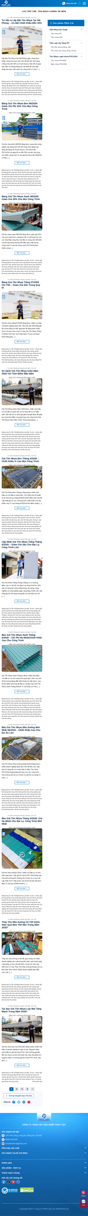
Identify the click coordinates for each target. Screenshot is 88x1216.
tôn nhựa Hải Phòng (8, 92)
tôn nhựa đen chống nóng (24, 181)
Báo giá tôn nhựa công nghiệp (28, 611)
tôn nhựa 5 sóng (33, 176)
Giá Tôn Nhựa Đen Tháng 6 (29, 520)
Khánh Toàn (30, 27)
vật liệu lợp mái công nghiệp (13, 533)
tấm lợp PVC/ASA (29, 522)
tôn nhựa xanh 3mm (35, 271)
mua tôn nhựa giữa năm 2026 (30, 439)
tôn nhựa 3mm (22, 176)
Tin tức (33, 17)
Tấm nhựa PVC (57, 37)
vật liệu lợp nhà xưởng (22, 809)
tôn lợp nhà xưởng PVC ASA (29, 796)
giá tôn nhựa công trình (19, 900)
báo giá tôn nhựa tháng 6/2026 (25, 434)
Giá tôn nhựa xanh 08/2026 (32, 265)
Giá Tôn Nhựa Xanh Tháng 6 (18, 705)
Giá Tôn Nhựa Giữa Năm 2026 (18, 436)
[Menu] (84, 3)
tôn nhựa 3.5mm (12, 176)
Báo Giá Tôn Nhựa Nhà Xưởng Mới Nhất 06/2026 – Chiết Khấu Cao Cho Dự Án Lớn (21, 730)
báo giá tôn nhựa (9, 434)
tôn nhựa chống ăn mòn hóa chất (27, 707)
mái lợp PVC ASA (13, 615)
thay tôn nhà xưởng (13, 993)
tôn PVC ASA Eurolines (35, 94)
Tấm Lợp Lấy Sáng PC (59, 43)
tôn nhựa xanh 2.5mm (21, 271)
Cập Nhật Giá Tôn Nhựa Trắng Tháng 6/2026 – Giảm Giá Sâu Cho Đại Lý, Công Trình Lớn (22, 545)
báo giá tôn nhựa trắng (27, 351)
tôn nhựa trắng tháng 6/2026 (31, 624)
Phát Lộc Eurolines (8, 441)
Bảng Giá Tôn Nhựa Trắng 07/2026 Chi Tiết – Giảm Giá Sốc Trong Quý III (21, 285)
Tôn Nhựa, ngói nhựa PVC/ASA (64, 56)
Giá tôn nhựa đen (27, 172)
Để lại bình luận (37, 1081)
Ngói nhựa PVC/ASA (59, 64)
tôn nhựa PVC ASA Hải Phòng (17, 94)
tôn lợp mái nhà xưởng (21, 441)
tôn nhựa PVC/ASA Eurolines (30, 185)
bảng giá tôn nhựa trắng (11, 351)
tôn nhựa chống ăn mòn (28, 179)
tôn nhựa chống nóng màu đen (14, 526)
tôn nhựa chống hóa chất (13, 90)
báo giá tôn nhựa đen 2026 (12, 172)
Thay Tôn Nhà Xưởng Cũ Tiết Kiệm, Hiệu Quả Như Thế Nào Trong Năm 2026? (21, 925)
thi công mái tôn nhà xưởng (27, 993)
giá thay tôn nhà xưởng (29, 987)
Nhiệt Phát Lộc (24, 86)
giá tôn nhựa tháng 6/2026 (22, 703)
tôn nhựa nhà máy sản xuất (10, 803)
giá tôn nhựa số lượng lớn (29, 902)
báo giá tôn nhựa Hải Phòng (13, 83)
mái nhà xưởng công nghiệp (10, 796)
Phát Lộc (32, 86)
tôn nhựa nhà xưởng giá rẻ (29, 805)
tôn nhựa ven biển (7, 626)
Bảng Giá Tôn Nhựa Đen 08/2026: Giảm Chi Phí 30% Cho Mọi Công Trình (20, 106)
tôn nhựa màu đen (20, 528)
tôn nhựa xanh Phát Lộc (26, 273)
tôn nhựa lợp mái (13, 712)
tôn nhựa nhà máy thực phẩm (28, 803)
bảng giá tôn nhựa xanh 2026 (13, 262)
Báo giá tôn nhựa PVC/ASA (26, 517)
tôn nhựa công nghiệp (23, 355)
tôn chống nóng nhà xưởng (24, 995)
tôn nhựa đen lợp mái (12, 183)
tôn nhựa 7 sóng (15, 179)
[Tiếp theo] (32, 1089)
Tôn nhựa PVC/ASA (58, 60)
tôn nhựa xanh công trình (9, 716)
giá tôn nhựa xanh (17, 265)
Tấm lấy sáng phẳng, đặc (61, 47)
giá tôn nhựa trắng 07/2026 (17, 353)
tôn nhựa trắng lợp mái (22, 360)
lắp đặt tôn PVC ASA (13, 86)
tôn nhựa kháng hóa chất (9, 619)
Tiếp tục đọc (22, 74)
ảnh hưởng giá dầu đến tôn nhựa (14, 1075)
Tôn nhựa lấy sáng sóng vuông (63, 51)
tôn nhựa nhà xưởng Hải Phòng (25, 92)
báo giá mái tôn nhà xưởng (12, 987)
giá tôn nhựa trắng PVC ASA (17, 613)
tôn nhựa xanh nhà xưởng (26, 716)
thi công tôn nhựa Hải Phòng (20, 88)
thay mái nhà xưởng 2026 (19, 991)
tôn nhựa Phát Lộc (12, 357)
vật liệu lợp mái (27, 362)
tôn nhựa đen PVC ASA (27, 183)
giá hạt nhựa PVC (12, 1077)
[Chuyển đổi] (81, 29)
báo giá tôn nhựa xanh (30, 262)
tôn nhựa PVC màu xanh (25, 269)
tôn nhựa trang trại (14, 449)
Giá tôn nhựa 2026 (24, 1077)
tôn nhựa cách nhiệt (11, 443)
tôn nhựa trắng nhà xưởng (14, 624)
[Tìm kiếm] (79, 3)
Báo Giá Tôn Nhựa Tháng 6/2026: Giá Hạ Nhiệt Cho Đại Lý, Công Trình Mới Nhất (22, 821)
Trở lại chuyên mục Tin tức (20, 1096)
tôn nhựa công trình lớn (33, 617)
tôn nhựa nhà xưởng (13, 185)
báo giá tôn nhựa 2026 (11, 611)
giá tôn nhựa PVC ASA (17, 174)
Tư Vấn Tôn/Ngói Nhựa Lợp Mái (19, 17)
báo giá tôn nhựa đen (10, 517)
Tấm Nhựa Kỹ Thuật (58, 30)
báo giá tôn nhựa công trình (12, 701)
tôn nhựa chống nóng (24, 267)
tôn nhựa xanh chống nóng (10, 273)
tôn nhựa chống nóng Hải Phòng (31, 90)
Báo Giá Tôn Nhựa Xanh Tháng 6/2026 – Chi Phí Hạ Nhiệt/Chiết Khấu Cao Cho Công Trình (22, 638)
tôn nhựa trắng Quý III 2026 (13, 362)
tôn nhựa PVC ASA (10, 269)
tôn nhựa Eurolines (13, 909)
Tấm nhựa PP (56, 33)
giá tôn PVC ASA (30, 174)
